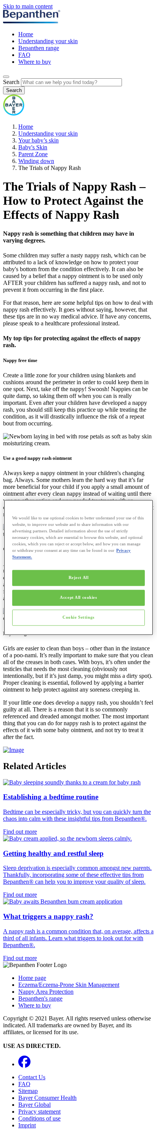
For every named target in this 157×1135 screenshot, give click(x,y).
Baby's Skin (32, 147)
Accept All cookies (78, 597)
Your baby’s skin (38, 140)
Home (25, 34)
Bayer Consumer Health (47, 1098)
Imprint (27, 1125)
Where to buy (34, 61)
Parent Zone (33, 154)
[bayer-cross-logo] (13, 113)
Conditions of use (39, 1118)
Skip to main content (28, 6)
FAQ (24, 55)
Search (11, 82)
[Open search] (6, 77)
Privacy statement (39, 1111)
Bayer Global (34, 1104)
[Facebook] (24, 1064)
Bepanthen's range (40, 998)
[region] (78, 567)
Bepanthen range (38, 48)
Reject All (79, 578)
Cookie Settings (78, 617)
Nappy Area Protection (46, 991)
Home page (32, 978)
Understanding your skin (48, 41)
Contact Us (31, 1077)
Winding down (36, 161)
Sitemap (28, 1091)
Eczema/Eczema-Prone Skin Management (68, 984)
